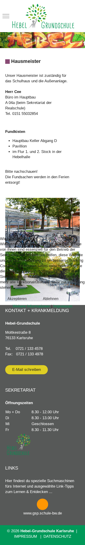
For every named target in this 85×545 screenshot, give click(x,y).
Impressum (62, 306)
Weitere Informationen (31, 306)
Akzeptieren (17, 299)
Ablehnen (50, 299)
